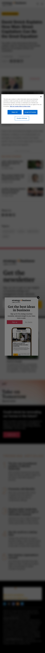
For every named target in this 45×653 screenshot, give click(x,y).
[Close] (41, 96)
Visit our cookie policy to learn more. (20, 106)
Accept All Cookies (30, 112)
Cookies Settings (22, 118)
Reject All (15, 112)
